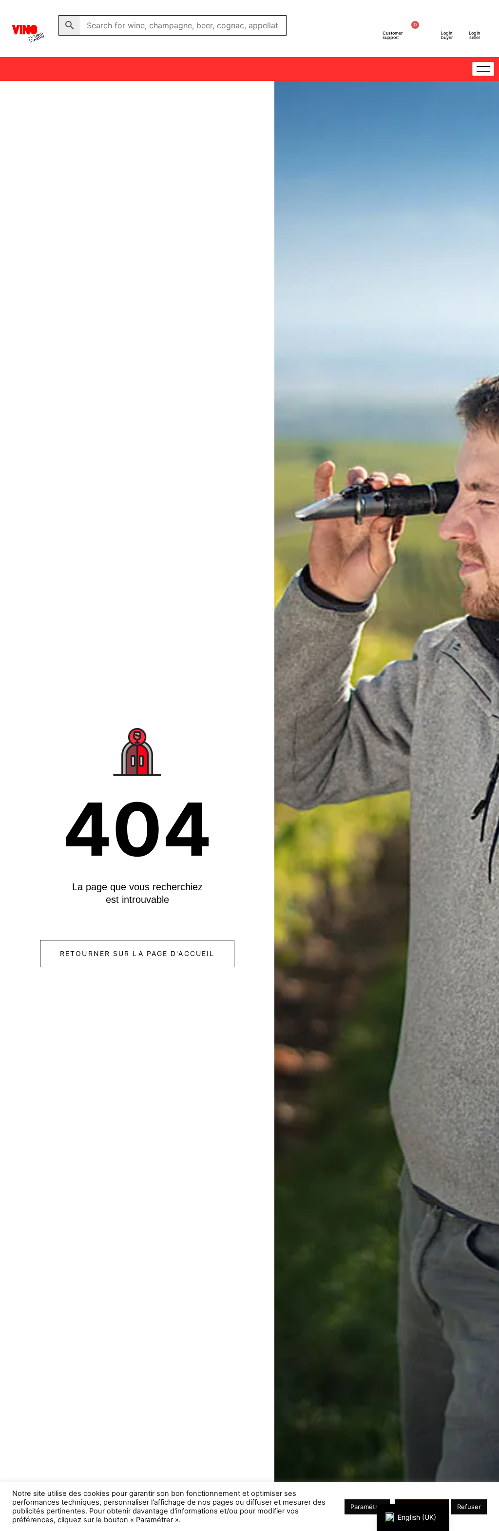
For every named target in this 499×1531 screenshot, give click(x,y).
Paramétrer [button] (367, 1507)
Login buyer (447, 35)
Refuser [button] (469, 1507)
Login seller (474, 35)
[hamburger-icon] (483, 69)
